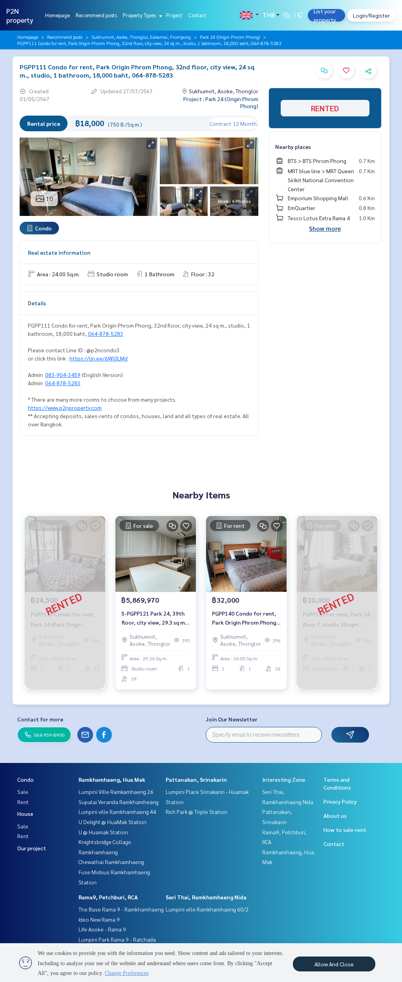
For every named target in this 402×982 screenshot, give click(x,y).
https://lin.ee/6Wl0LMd (98, 358)
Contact (197, 15)
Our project (31, 848)
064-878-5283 (105, 333)
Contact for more (40, 719)
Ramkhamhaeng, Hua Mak (112, 779)
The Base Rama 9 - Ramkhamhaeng (121, 909)
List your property (325, 15)
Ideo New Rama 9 (99, 919)
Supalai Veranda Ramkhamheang (119, 801)
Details (37, 302)
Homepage (57, 15)
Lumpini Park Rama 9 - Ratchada (117, 939)
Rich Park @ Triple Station (196, 811)
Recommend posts (96, 15)
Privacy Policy (340, 801)
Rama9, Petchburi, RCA (108, 896)
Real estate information (59, 252)
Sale (22, 791)
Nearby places (293, 146)
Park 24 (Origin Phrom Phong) (230, 37)
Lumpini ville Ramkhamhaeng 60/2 (207, 909)
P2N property (19, 15)
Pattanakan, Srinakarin (196, 779)
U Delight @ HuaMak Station (112, 821)
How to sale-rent (344, 829)
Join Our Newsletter (232, 719)
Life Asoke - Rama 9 (102, 929)
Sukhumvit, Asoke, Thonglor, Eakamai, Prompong (141, 37)
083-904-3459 (62, 374)
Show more (325, 228)
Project (174, 15)
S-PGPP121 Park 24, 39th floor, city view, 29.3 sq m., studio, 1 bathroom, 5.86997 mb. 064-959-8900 (155, 618)
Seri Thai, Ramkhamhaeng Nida (206, 896)
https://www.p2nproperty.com (65, 407)
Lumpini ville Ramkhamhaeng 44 (117, 811)
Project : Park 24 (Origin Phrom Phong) (220, 102)
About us (335, 815)
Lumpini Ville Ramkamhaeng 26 (116, 791)
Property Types (140, 15)
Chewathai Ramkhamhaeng (111, 861)
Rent (23, 801)
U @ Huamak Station (103, 831)
